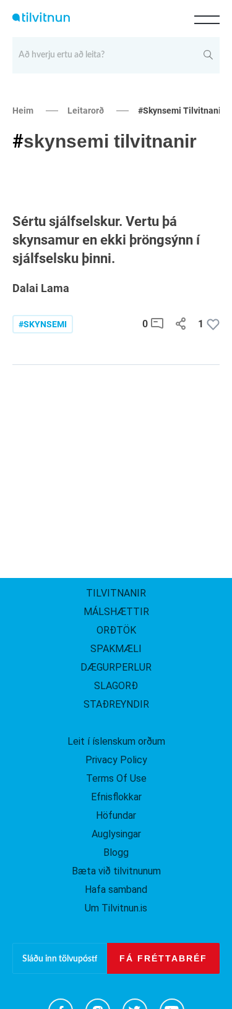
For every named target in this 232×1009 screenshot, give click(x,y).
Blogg (116, 852)
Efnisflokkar (116, 797)
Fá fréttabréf (163, 958)
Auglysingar (116, 834)
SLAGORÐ (116, 686)
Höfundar (116, 815)
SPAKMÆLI (116, 649)
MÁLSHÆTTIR (116, 612)
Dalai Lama (40, 288)
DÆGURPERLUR (116, 667)
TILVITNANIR (116, 593)
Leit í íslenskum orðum (116, 741)
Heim (22, 110)
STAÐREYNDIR (116, 704)
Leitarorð (85, 110)
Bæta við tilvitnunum (116, 871)
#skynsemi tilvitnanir (181, 110)
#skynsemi (43, 324)
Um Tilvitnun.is (116, 908)
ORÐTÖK (116, 630)
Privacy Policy (116, 760)
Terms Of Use (116, 778)
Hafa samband (116, 889)
